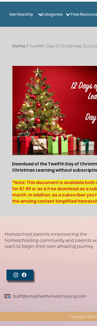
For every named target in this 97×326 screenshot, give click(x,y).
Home (19, 46)
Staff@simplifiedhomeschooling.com (49, 296)
